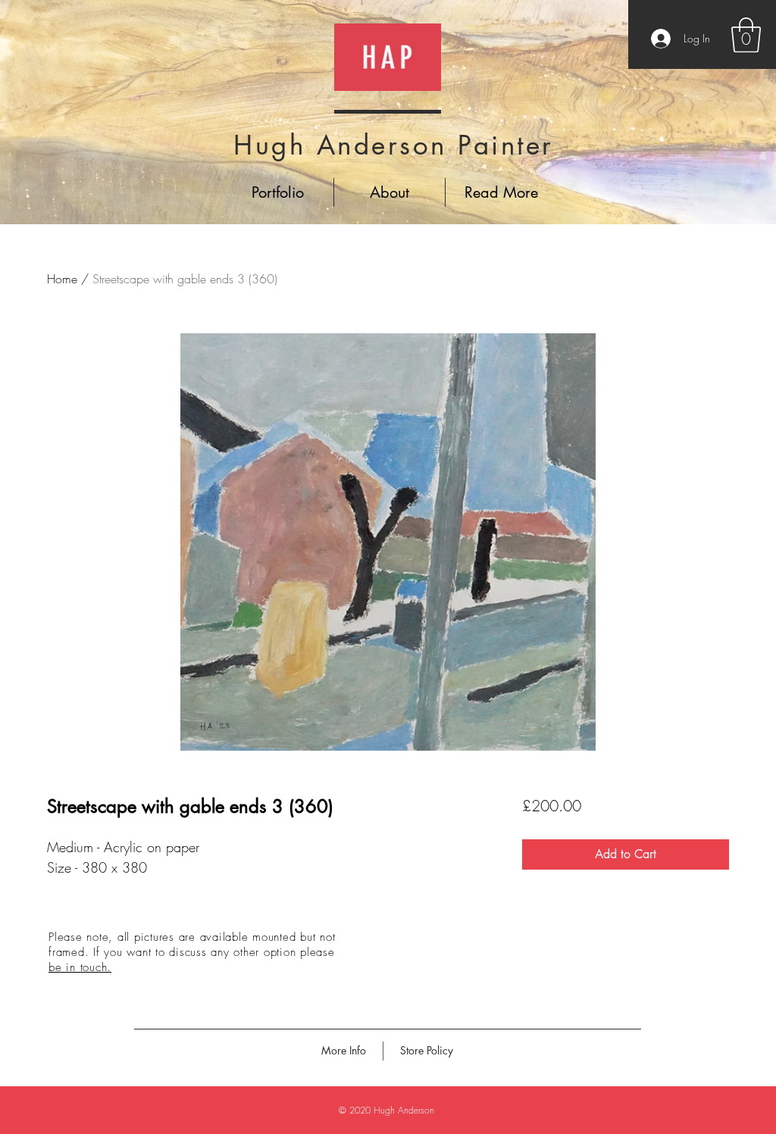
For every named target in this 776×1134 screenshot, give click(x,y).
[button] (746, 34)
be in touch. (79, 967)
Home (62, 278)
